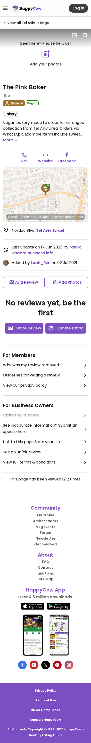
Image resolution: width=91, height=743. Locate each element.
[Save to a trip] (74, 35)
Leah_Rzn (40, 262)
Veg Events (45, 526)
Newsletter (45, 538)
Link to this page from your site (32, 442)
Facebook (67, 161)
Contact (45, 567)
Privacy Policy (45, 690)
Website (45, 161)
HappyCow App (45, 589)
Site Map (45, 579)
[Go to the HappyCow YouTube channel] (34, 665)
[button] (45, 189)
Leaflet (13, 217)
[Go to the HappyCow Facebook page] (22, 665)
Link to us (45, 573)
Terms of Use (45, 700)
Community (45, 507)
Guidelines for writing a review (31, 375)
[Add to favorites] (85, 35)
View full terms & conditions (29, 462)
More (8, 140)
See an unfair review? (23, 452)
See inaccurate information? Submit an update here (40, 428)
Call (24, 161)
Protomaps (28, 217)
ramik (75, 247)
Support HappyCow (45, 720)
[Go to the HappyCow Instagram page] (69, 665)
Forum (45, 532)
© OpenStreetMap (51, 217)
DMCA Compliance (45, 710)
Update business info (33, 253)
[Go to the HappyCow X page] (45, 665)
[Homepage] (27, 8)
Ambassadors (45, 521)
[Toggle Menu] (5, 8)
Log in (78, 8)
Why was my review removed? (32, 365)
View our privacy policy (25, 385)
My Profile (45, 515)
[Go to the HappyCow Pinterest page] (57, 665)
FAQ (45, 561)
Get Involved (45, 544)
